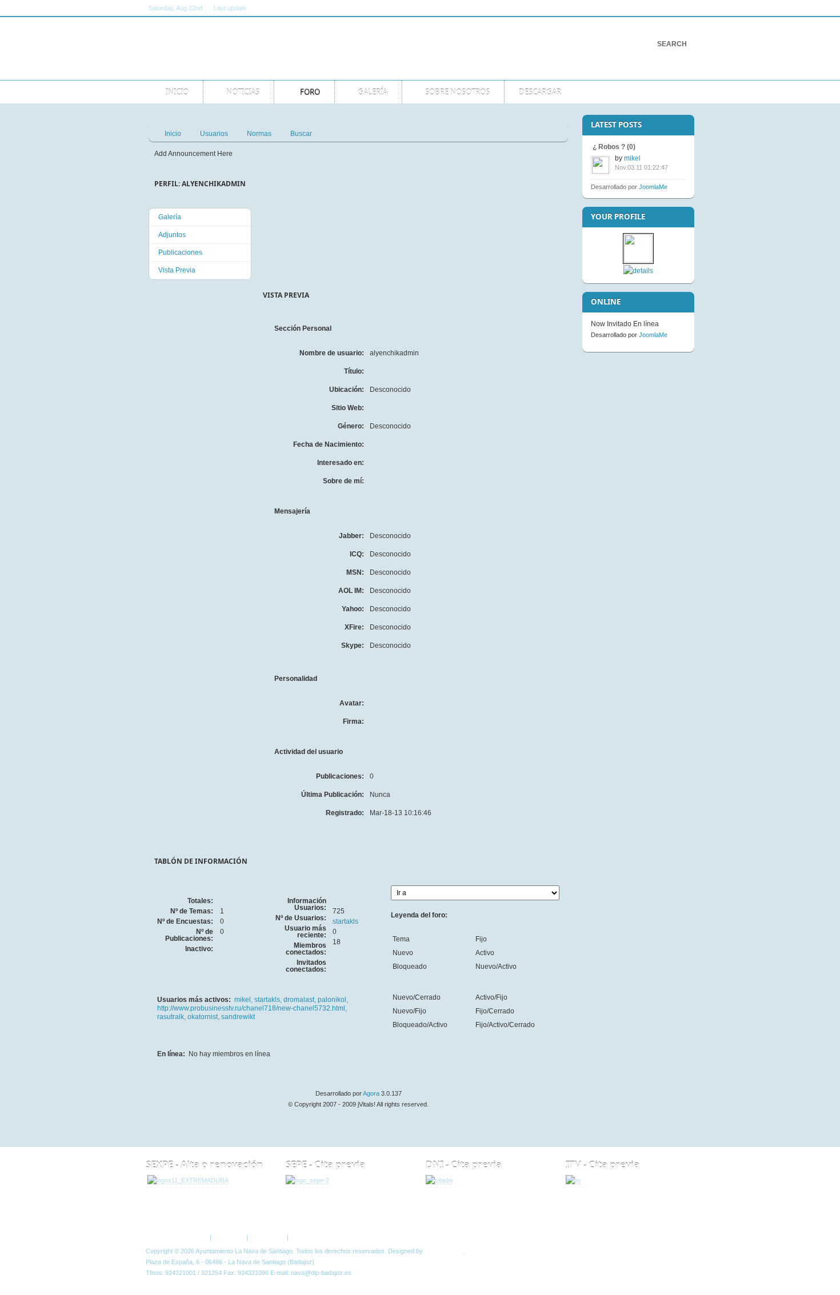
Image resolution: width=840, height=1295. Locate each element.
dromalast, (300, 1000)
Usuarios (214, 134)
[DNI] (439, 1180)
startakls (345, 921)
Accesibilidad (267, 1237)
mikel (632, 158)
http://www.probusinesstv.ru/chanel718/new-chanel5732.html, (252, 1008)
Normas (259, 134)
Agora (371, 1093)
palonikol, (333, 1000)
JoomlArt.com (444, 1251)
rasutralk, (172, 1017)
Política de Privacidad (178, 1237)
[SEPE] (307, 1180)
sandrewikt (238, 1017)
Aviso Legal (229, 1237)
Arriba (676, 1213)
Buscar (301, 134)
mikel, (244, 1000)
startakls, (268, 1000)
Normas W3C (309, 1237)
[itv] (573, 1180)
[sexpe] (188, 1180)
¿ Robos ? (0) (614, 147)
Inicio (173, 134)
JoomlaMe (653, 186)
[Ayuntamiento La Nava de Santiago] (264, 48)
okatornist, (204, 1017)
